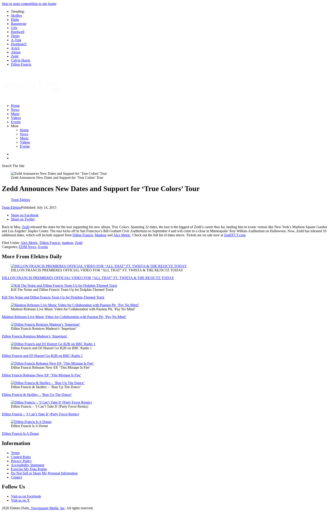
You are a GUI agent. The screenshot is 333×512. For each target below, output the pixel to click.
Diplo (15, 20)
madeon (67, 243)
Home (15, 106)
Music (15, 114)
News (15, 110)
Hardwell (17, 32)
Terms (15, 453)
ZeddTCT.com (234, 235)
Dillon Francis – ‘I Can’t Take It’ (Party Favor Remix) (40, 414)
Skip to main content (16, 4)
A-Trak (16, 40)
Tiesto (15, 36)
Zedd (14, 56)
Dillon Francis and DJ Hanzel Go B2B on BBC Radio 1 (42, 356)
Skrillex (16, 15)
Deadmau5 (19, 44)
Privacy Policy (21, 461)
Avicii (15, 48)
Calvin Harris (20, 60)
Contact (16, 477)
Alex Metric (121, 235)
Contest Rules (21, 457)
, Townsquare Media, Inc (47, 508)
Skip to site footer (43, 4)
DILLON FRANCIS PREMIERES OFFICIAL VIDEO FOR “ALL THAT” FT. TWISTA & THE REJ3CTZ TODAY (88, 278)
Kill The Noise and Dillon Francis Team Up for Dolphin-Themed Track (53, 297)
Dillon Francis (21, 64)
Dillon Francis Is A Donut (20, 433)
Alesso (16, 52)
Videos (16, 118)
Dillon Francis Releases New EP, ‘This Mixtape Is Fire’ (41, 375)
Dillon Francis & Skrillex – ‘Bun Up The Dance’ (37, 395)
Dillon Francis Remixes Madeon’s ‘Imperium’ (35, 336)
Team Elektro (11, 207)
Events (16, 122)
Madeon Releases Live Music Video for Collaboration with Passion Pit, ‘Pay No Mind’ (64, 317)
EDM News (27, 247)
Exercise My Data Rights (29, 469)
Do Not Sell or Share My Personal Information (44, 473)
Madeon (100, 235)
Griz (14, 28)
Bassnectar (18, 24)
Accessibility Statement (27, 465)
